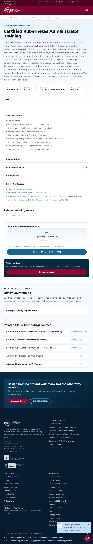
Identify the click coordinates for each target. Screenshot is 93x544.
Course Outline (13, 159)
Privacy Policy (54, 518)
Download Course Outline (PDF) (47, 252)
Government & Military (58, 484)
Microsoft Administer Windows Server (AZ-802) (28, 193)
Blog (51, 511)
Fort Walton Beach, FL (13, 477)
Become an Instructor (57, 494)
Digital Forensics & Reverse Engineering (65, 434)
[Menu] (86, 10)
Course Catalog (55, 480)
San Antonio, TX (10, 491)
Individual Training (56, 491)
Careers (52, 504)
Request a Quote (46, 272)
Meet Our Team (55, 508)
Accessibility (53, 522)
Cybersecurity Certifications (60, 438)
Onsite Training (10, 497)
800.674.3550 (9, 505)
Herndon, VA (9, 494)
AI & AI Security (55, 424)
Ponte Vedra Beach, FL (13, 484)
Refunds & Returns (56, 525)
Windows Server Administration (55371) (24, 189)
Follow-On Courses (15, 184)
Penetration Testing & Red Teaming (63, 427)
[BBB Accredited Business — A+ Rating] (14, 466)
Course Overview (14, 115)
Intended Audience (15, 167)
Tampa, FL (8, 480)
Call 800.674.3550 (40, 401)
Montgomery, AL (10, 487)
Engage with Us (55, 515)
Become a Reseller (56, 497)
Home (6, 18)
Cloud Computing (17, 18)
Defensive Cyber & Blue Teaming (62, 431)
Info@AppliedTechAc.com (13, 4)
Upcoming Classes (56, 477)
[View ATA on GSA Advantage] (14, 458)
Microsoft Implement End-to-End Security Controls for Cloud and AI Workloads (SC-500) (45, 196)
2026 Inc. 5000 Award (57, 501)
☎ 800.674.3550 (10, 2)
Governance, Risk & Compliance (61, 441)
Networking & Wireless (58, 448)
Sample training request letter (22, 311)
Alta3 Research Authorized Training (17, 25)
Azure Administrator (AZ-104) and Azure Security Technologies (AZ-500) (38, 200)
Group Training (55, 487)
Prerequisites (12, 176)
